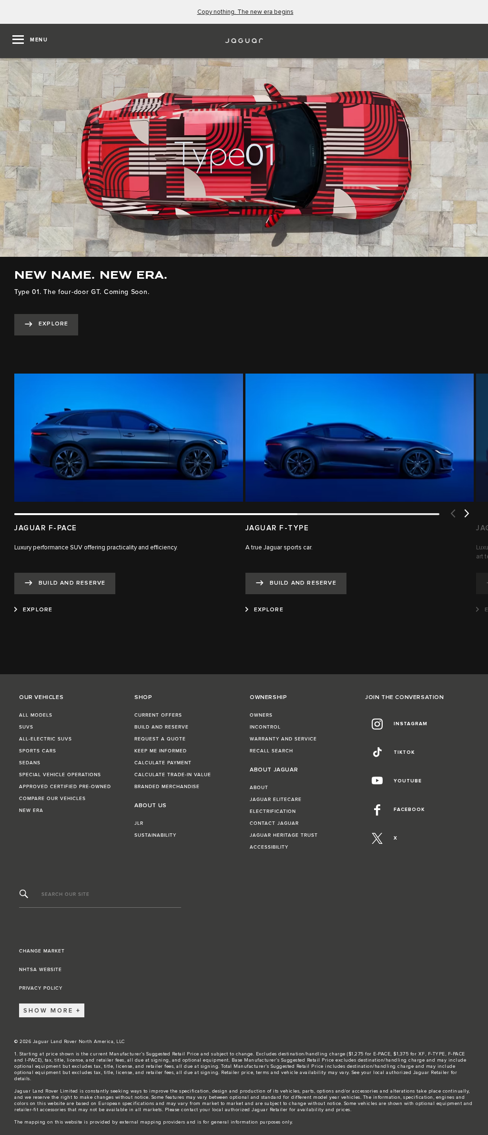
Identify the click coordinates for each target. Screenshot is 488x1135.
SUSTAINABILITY (155, 835)
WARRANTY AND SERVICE (283, 739)
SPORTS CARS (37, 751)
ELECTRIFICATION (273, 811)
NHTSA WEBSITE (40, 970)
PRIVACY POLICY (40, 988)
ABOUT (259, 787)
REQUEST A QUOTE (160, 739)
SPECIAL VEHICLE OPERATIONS (60, 775)
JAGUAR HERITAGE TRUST (284, 835)
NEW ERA (31, 810)
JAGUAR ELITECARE (276, 799)
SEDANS (30, 763)
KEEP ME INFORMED (160, 751)
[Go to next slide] (466, 514)
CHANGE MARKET (42, 951)
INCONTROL (265, 727)
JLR (138, 823)
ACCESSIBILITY (269, 847)
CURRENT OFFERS (158, 715)
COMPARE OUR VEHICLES (52, 798)
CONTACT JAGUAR (274, 823)
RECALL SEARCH (271, 751)
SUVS (26, 727)
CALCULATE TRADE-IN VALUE (172, 775)
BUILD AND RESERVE (161, 727)
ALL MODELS (35, 715)
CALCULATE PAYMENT (163, 763)
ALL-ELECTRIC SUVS (45, 739)
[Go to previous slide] (452, 514)
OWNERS (261, 715)
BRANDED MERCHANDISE (167, 787)
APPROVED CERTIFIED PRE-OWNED (65, 787)
